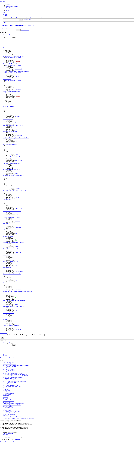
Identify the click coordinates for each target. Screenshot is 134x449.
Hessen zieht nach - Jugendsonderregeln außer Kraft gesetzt (18, 291)
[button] (6, 34)
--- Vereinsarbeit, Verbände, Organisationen (17, 25)
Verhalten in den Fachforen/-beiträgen (12, 64)
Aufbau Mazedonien (8, 229)
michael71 (17, 197)
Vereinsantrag (18, 135)
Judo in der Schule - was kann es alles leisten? (14, 300)
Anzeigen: (3, 335)
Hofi (16, 129)
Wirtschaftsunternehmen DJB (10, 106)
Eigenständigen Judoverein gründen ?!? (13, 217)
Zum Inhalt (2, 1)
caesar (16, 154)
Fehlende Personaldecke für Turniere (12, 211)
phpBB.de (17, 439)
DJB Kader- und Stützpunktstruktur (11, 163)
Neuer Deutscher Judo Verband (10, 144)
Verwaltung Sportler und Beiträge (11, 325)
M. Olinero (17, 116)
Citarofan (17, 221)
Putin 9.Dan (6, 282)
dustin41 (17, 76)
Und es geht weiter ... (8, 119)
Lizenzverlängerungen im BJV (10, 261)
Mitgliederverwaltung (8, 267)
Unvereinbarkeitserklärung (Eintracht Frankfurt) (14, 190)
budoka (17, 246)
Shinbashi (17, 188)
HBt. (16, 233)
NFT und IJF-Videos (8, 236)
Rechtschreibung (7, 79)
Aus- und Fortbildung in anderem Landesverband (15, 156)
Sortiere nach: (18, 335)
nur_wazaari (18, 89)
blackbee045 (18, 69)
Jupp (16, 304)
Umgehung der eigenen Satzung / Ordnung (13, 175)
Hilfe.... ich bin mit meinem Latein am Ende (13, 248)
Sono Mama (18, 214)
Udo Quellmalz (6, 255)
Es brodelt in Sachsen (8, 313)
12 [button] (3, 46)
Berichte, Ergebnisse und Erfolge (13, 57)
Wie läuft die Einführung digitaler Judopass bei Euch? (16, 138)
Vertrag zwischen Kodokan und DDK (12, 274)
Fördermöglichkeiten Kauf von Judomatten (13, 242)
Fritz (16, 240)
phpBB (8, 437)
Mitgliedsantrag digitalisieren (10, 131)
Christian (17, 61)
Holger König (18, 160)
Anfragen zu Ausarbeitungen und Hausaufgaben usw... (16, 71)
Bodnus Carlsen (19, 271)
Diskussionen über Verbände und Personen (13, 56)
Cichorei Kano (18, 122)
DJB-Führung (6, 319)
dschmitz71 (18, 329)
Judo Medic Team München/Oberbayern (13, 125)
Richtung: (34, 335)
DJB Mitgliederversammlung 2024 (11, 169)
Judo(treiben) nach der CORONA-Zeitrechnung (14, 306)
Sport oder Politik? (7, 199)
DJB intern (5, 223)
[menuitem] (12, 6)
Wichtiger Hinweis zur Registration (11, 91)
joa (16, 265)
